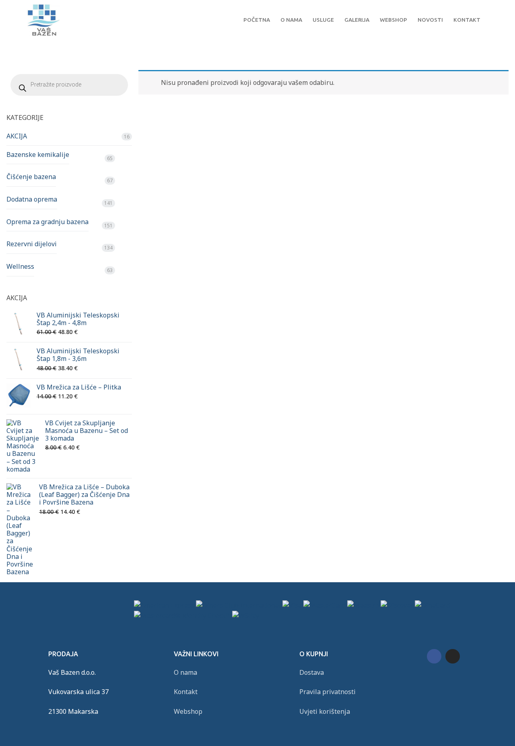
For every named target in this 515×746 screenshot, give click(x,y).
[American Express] (164, 605)
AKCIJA (16, 136)
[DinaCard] (432, 605)
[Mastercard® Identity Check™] (182, 615)
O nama (185, 672)
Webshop (188, 711)
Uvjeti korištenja (324, 711)
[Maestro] (363, 605)
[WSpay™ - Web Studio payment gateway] (245, 615)
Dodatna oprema (31, 199)
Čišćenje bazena (31, 176)
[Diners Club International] (238, 605)
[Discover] (397, 605)
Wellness (20, 266)
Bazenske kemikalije (37, 154)
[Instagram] (452, 656)
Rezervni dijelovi (31, 243)
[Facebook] (434, 656)
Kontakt (186, 691)
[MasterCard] (324, 605)
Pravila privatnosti (327, 691)
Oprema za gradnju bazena (47, 221)
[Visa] (292, 605)
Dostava (311, 672)
